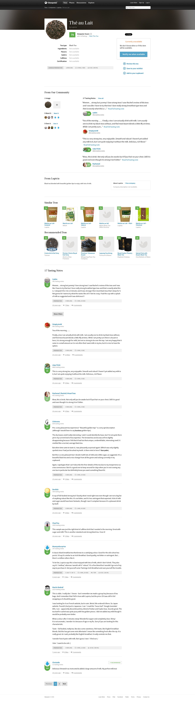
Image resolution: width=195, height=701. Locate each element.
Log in (148, 2)
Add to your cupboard (135, 73)
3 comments (77, 383)
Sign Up (141, 2)
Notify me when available (134, 54)
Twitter (127, 697)
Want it (56, 113)
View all (100, 98)
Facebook (120, 697)
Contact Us (146, 697)
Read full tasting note (116, 109)
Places (71, 3)
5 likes (67, 479)
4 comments (77, 305)
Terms (133, 697)
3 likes (67, 536)
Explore (91, 3)
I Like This (63, 305)
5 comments (77, 652)
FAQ (114, 697)
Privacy (139, 697)
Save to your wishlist (135, 68)
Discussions (81, 3)
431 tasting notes (98, 166)
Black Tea (72, 45)
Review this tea (132, 64)
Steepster (52, 2)
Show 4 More (58, 314)
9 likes (67, 383)
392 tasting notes (98, 115)
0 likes (67, 673)
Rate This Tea (93, 36)
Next (64, 684)
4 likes (67, 513)
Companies (52, 7)
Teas (65, 3)
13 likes (67, 355)
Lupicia (59, 7)
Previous (49, 684)
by (73, 27)
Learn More (133, 2)
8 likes (66, 652)
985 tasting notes (94, 133)
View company (130, 183)
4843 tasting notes (99, 151)
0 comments (78, 355)
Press (108, 697)
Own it (55, 124)
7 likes (67, 305)
